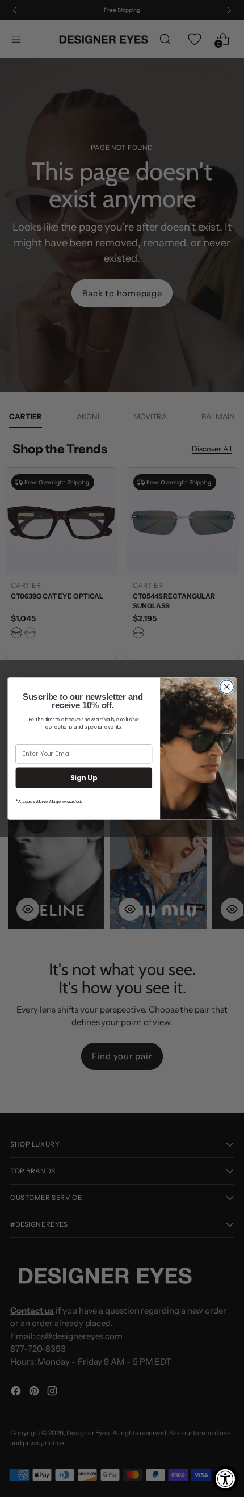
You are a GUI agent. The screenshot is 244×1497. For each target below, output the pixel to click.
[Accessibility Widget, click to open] (225, 1478)
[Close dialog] (227, 687)
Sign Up (84, 778)
